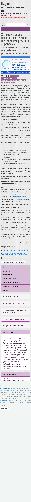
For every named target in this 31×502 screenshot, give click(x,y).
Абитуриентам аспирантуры (20, 351)
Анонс (23, 80)
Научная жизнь (7, 340)
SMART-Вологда (16, 364)
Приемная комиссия (11, 296)
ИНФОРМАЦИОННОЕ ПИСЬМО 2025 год (14, 258)
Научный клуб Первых (10, 286)
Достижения (10, 347)
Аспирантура (7, 271)
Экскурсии (6, 337)
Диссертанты (6, 359)
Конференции (15, 76)
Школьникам (22, 352)
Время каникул (12, 338)
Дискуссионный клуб (9, 342)
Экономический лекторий (10, 345)
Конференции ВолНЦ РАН (9, 78)
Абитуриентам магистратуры (11, 358)
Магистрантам (23, 359)
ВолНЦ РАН (7, 361)
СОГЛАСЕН (4, 409)
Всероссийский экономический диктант (14, 366)
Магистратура (7, 275)
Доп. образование (9, 279)
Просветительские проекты (12, 282)
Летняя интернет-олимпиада (16, 344)
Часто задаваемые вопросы (14, 319)
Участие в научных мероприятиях (11, 80)
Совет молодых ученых (10, 352)
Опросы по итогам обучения (14, 326)
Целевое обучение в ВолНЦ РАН (15, 303)
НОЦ (4, 267)
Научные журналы (15, 354)
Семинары (21, 338)
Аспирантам (7, 351)
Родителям (20, 356)
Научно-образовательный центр (13, 7)
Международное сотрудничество (12, 363)
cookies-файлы (5, 388)
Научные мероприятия (8, 82)
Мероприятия (10, 349)
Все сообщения (20, 262)
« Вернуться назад (7, 262)
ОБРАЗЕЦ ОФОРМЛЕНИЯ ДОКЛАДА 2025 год (15, 250)
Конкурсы (5, 354)
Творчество (15, 359)
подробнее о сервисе (22, 392)
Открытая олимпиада (21, 349)
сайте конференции (19, 184)
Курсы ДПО (24, 358)
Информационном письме (18, 196)
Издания (6, 290)
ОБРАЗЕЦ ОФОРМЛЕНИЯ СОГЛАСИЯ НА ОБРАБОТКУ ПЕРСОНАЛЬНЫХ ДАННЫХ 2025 (15, 254)
